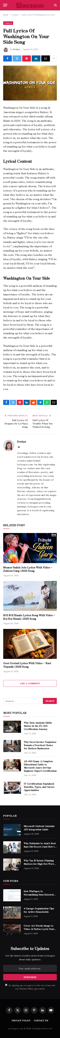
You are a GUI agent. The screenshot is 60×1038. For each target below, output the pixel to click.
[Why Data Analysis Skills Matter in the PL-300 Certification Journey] (12, 727)
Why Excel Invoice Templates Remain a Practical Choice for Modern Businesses (40, 745)
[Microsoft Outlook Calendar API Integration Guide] (12, 830)
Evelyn (16, 49)
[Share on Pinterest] (26, 58)
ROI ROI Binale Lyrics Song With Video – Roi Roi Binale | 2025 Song (29, 616)
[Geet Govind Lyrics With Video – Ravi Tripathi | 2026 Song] (30, 644)
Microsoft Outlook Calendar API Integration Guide (39, 827)
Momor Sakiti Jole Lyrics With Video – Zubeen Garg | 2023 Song (27, 569)
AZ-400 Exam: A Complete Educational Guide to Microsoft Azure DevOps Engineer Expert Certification (40, 766)
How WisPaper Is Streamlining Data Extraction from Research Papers (40, 894)
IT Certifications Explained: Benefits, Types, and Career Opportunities (39, 787)
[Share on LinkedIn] (36, 58)
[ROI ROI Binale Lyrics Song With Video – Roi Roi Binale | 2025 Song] (30, 596)
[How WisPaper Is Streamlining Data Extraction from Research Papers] (12, 895)
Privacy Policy (26, 988)
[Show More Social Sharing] (54, 58)
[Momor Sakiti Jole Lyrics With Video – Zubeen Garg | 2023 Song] (30, 548)
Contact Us (41, 1020)
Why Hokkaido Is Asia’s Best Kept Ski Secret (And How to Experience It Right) (40, 846)
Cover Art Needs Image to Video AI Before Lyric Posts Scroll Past (39, 928)
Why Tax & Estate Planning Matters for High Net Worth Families (39, 863)
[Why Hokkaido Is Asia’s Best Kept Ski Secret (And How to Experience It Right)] (12, 847)
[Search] (55, 5)
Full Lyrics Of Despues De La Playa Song (16, 423)
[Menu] (5, 5)
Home (5, 14)
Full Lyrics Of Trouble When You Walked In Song (42, 423)
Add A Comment (30, 683)
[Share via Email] (45, 58)
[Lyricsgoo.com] (30, 5)
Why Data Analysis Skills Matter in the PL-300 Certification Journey (38, 726)
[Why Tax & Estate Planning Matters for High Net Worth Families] (12, 864)
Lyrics (15, 14)
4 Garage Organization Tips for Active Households (39, 910)
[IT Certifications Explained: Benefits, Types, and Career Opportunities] (12, 788)
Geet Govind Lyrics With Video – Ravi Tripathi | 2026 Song (27, 664)
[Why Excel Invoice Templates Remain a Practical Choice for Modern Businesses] (12, 746)
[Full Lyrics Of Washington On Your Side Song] (30, 83)
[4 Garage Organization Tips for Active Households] (12, 912)
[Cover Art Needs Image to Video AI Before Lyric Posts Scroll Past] (12, 930)
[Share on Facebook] (7, 58)
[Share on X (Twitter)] (17, 58)
